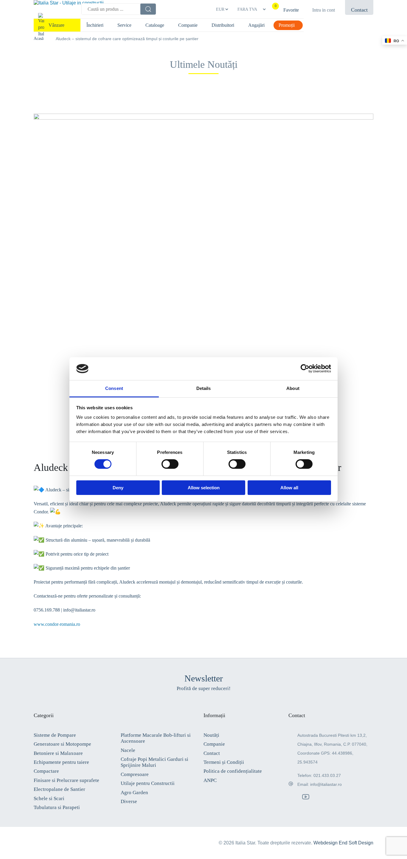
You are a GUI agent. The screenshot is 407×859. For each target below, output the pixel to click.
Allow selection (204, 487)
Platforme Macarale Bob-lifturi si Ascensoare (156, 738)
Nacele (128, 750)
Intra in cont (323, 9)
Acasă (39, 38)
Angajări (256, 25)
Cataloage (154, 25)
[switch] (169, 464)
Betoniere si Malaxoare (58, 753)
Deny (118, 487)
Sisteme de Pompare (55, 735)
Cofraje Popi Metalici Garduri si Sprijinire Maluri (154, 762)
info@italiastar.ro (326, 784)
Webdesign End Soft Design (343, 842)
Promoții (287, 25)
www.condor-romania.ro (57, 624)
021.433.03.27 (327, 775)
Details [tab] (203, 388)
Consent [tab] (114, 388)
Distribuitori (223, 25)
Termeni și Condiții (224, 762)
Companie (188, 25)
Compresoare (135, 774)
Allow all (289, 487)
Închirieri (94, 25)
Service (124, 25)
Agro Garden (134, 792)
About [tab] (292, 388)
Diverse (129, 801)
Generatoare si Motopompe (62, 744)
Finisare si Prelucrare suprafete (66, 780)
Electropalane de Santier (59, 789)
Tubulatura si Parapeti (57, 807)
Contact (212, 753)
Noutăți (211, 735)
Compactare (46, 771)
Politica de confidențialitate (233, 771)
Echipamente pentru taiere (61, 762)
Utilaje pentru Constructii (148, 783)
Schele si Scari (49, 798)
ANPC (210, 780)
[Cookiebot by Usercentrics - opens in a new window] (305, 368)
